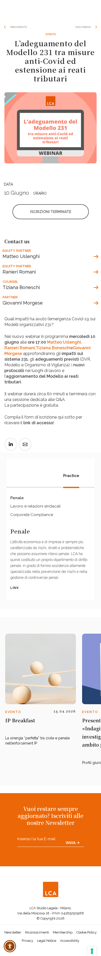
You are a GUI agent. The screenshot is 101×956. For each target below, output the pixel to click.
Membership (63, 927)
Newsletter (12, 927)
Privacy (27, 935)
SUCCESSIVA (83, 27)
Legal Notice (46, 935)
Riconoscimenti (37, 927)
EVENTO (90, 706)
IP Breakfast (20, 714)
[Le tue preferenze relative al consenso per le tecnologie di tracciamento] (92, 951)
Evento (13, 706)
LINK (14, 582)
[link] (11, 442)
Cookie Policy (86, 927)
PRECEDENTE (18, 27)
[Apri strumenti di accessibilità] (10, 946)
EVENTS (51, 34)
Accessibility (69, 935)
